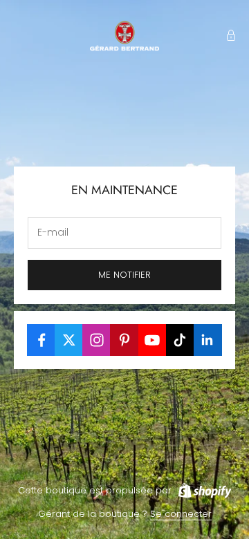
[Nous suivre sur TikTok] (180, 340)
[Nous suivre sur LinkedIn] (207, 340)
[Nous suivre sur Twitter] (68, 340)
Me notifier (124, 274)
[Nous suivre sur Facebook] (41, 340)
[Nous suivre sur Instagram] (96, 340)
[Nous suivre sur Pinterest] (124, 340)
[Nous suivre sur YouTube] (152, 340)
